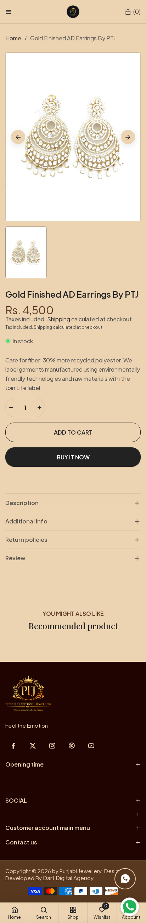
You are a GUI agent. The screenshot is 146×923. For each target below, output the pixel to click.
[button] (133, 11)
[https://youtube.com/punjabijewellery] (91, 745)
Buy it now (73, 457)
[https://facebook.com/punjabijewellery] (13, 745)
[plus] (39, 407)
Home (13, 38)
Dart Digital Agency (68, 878)
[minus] (11, 407)
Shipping (58, 319)
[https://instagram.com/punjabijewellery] (52, 745)
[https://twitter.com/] (33, 745)
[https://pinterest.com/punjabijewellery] (72, 745)
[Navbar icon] (8, 11)
